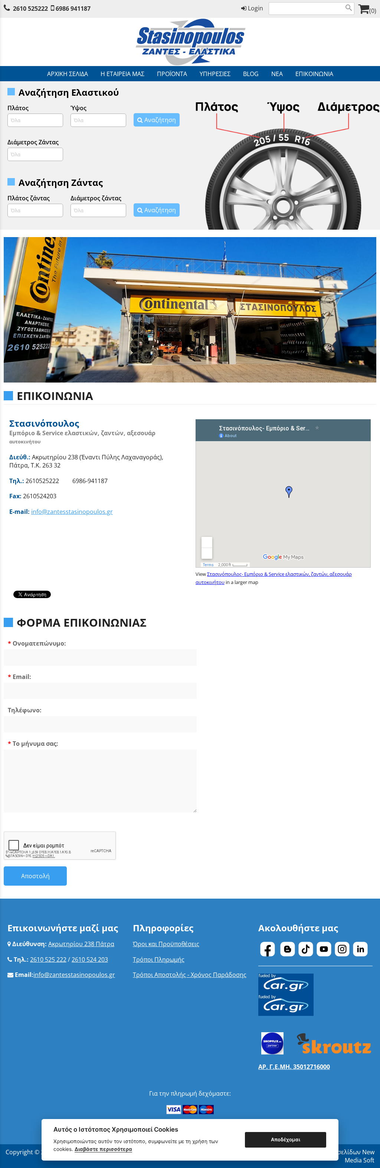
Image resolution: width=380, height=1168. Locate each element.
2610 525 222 (48, 959)
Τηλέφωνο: (25, 710)
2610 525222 (30, 8)
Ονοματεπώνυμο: (39, 643)
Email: (22, 677)
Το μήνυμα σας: (35, 743)
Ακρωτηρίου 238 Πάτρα (81, 944)
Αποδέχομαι (285, 1139)
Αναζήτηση (159, 120)
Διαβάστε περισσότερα (103, 1149)
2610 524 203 (90, 959)
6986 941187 (73, 8)
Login (254, 8)
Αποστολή (35, 876)
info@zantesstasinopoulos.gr (72, 512)
